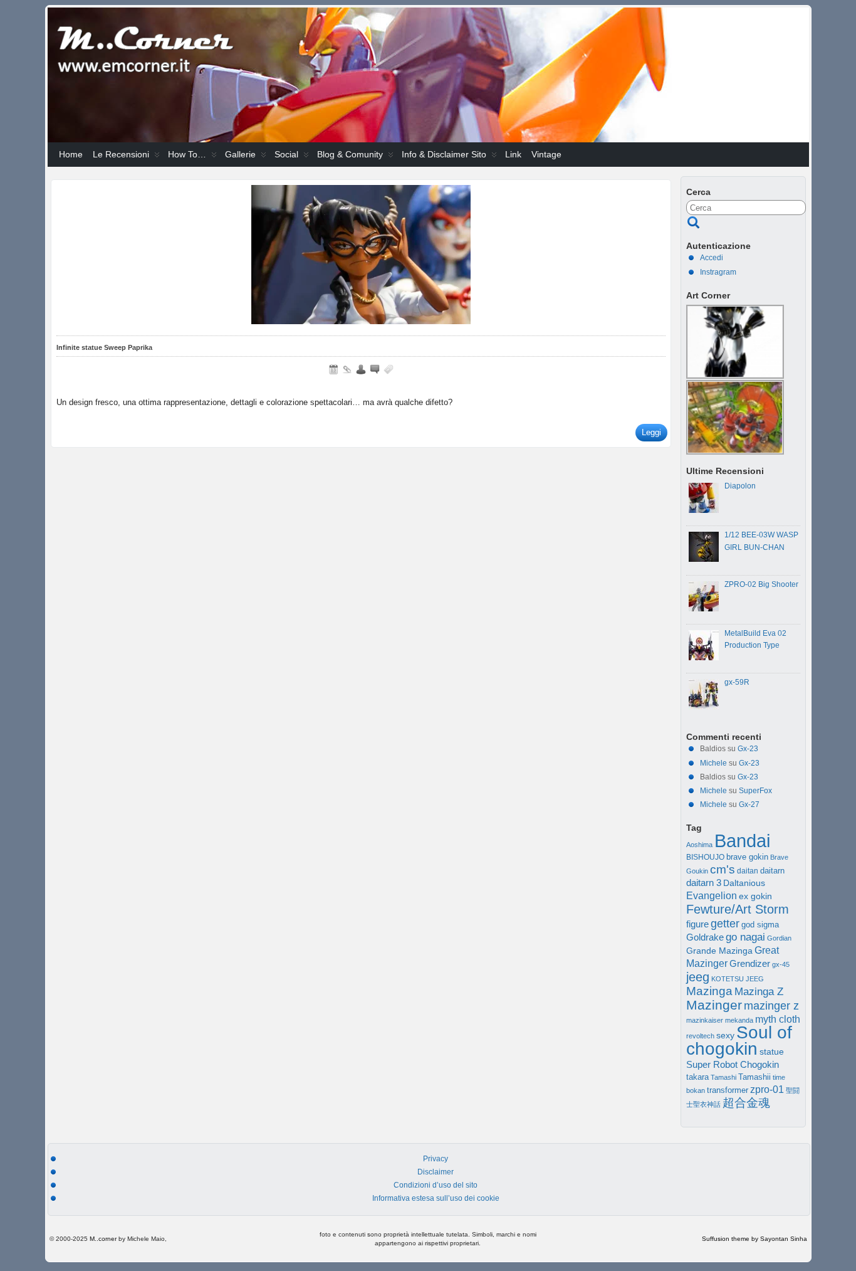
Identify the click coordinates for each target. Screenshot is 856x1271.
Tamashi (723, 1077)
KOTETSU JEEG (737, 979)
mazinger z (771, 1005)
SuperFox (755, 790)
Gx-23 (748, 748)
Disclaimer (435, 1172)
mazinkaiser (704, 1020)
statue (771, 1052)
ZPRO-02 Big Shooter (761, 584)
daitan (747, 871)
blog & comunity (350, 154)
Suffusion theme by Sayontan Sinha (754, 1238)
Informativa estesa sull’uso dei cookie (435, 1198)
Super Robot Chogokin (732, 1064)
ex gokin (755, 896)
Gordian (779, 938)
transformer (727, 1090)
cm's (722, 869)
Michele (713, 763)
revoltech (700, 1036)
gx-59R (736, 682)
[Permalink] (347, 369)
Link (513, 154)
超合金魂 (746, 1102)
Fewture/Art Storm (737, 909)
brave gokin (747, 857)
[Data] (333, 369)
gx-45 (781, 964)
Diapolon (740, 486)
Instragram (718, 272)
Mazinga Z (758, 992)
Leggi (651, 432)
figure (697, 924)
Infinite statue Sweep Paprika (104, 347)
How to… (187, 154)
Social (286, 154)
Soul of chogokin (739, 1040)
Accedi (711, 257)
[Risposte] (375, 369)
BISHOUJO (705, 857)
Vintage (546, 154)
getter (725, 923)
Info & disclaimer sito (444, 154)
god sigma (760, 924)
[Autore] (361, 369)
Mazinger (714, 1005)
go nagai (745, 937)
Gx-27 (749, 804)
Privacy (435, 1158)
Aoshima (699, 844)
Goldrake (705, 937)
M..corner (103, 1238)
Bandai (742, 840)
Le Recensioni (121, 154)
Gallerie (240, 154)
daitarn (772, 871)
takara (697, 1077)
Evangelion (711, 895)
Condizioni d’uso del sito (436, 1185)
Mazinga (709, 991)
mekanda (739, 1020)
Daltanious (744, 883)
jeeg (697, 977)
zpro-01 (767, 1089)
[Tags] (389, 369)
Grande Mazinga (719, 951)
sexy (725, 1035)
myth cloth (777, 1019)
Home (71, 154)
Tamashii (754, 1077)
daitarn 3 (703, 883)
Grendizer (749, 963)
